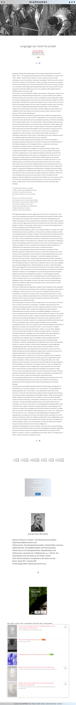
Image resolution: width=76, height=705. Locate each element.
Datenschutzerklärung (51, 703)
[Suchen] (4, 2)
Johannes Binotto (38, 51)
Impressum (59, 703)
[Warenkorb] (74, 2)
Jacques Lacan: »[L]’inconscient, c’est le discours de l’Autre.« (36, 667)
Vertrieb (38, 703)
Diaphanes (38, 2)
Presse (33, 703)
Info (30, 703)
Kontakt (43, 703)
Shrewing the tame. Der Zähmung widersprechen (33, 654)
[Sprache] (72, 2)
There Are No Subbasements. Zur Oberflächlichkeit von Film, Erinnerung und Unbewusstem (36, 627)
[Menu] (1, 2)
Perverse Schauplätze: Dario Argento (29, 639)
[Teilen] (39, 63)
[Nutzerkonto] (69, 2)
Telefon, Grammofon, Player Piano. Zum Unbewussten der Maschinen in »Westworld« (36, 684)
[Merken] (36, 63)
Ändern (38, 494)
